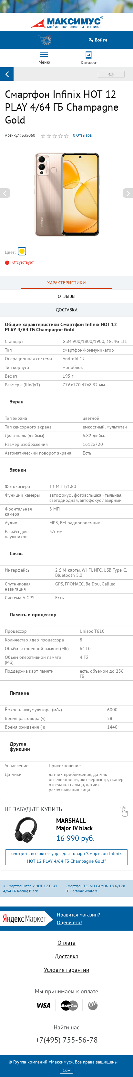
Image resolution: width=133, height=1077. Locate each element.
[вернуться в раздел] (7, 74)
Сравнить (111, 74)
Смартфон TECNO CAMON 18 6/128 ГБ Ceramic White (95, 888)
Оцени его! (69, 922)
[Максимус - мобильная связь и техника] (66, 22)
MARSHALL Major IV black (74, 824)
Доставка (66, 956)
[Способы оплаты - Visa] (43, 1005)
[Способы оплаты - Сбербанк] (93, 1005)
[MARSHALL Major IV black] (26, 830)
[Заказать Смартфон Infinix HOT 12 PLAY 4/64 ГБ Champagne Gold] (22, 251)
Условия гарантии (66, 969)
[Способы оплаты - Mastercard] (69, 1005)
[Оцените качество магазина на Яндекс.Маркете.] (26, 918)
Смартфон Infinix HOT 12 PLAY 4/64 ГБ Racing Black (30, 888)
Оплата (66, 942)
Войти (101, 40)
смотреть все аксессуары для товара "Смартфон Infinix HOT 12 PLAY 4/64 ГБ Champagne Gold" (66, 857)
